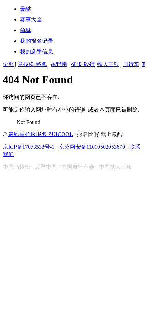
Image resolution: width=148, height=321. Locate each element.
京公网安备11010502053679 (92, 147)
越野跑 (59, 64)
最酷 (25, 9)
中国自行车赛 (77, 167)
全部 (8, 64)
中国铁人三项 (115, 167)
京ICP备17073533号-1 (28, 147)
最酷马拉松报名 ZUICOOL (40, 134)
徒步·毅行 (83, 64)
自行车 (131, 64)
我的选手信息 (36, 51)
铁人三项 (108, 64)
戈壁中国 (46, 167)
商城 (25, 30)
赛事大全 (31, 19)
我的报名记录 (36, 41)
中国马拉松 (16, 167)
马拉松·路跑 (32, 64)
